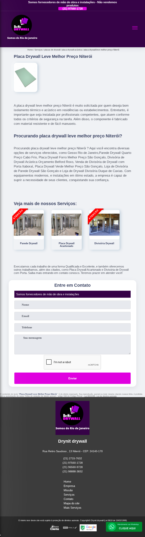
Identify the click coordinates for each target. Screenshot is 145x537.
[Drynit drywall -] (22, 42)
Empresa (69, 485)
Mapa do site (71, 503)
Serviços (69, 494)
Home (67, 481)
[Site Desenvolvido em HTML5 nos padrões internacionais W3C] (70, 527)
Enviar (72, 378)
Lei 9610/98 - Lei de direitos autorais (100, 396)
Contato (68, 499)
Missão (68, 490)
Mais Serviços (72, 507)
